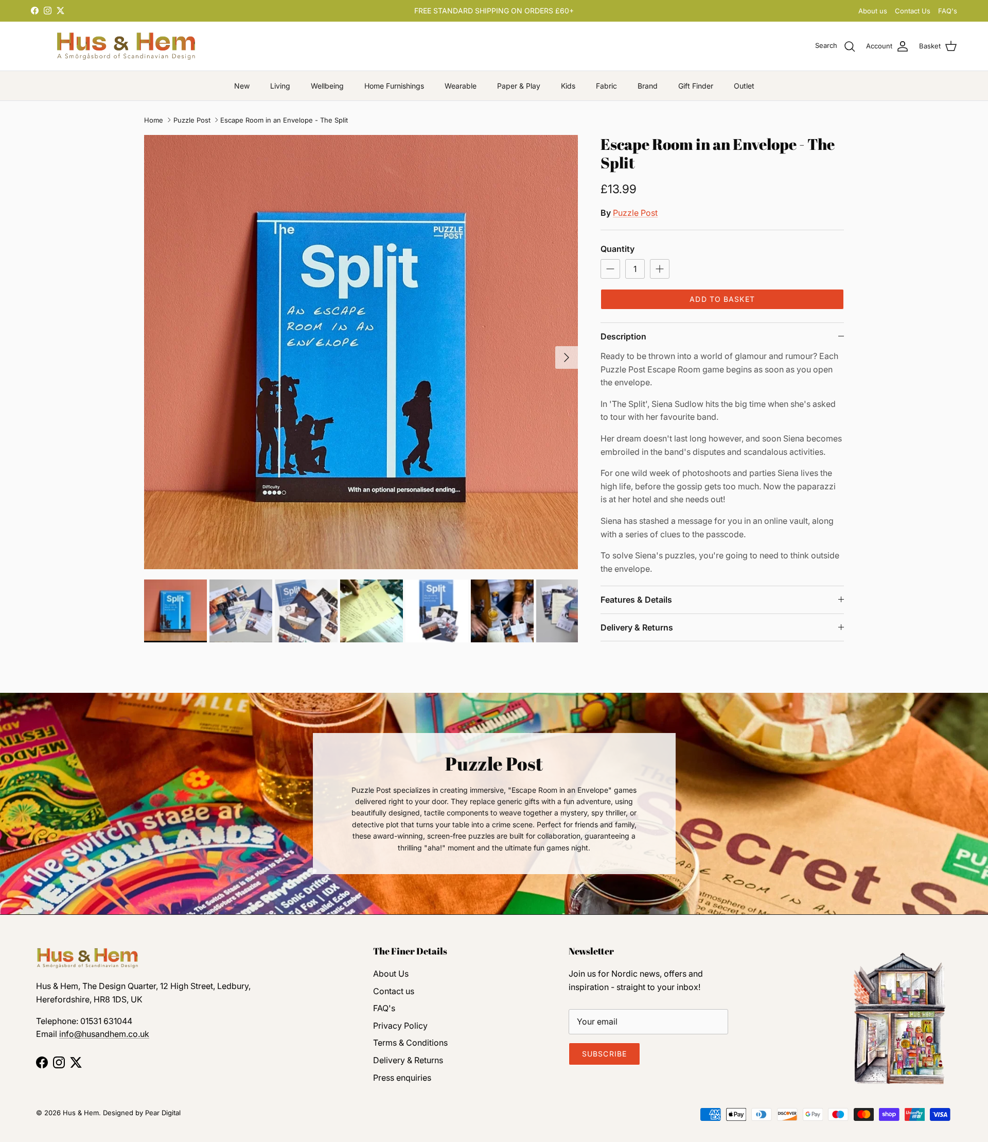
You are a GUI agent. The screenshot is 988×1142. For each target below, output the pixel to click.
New (242, 85)
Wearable (461, 85)
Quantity (617, 249)
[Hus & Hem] (126, 46)
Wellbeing (327, 85)
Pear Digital (163, 1113)
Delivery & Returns (637, 627)
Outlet (744, 85)
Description (623, 336)
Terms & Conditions (410, 1042)
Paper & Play (518, 85)
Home (153, 120)
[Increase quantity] (659, 269)
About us (872, 11)
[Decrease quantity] (610, 269)
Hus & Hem (81, 1113)
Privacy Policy (400, 1025)
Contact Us (912, 11)
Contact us (393, 991)
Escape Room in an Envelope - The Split (284, 120)
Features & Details (636, 599)
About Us (391, 973)
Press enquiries (402, 1077)
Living (280, 85)
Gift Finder (695, 85)
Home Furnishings (394, 85)
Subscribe (604, 1053)
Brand (648, 85)
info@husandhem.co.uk (104, 1034)
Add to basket (722, 299)
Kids (568, 85)
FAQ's (947, 11)
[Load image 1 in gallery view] (361, 352)
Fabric (606, 85)
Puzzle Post (191, 120)
